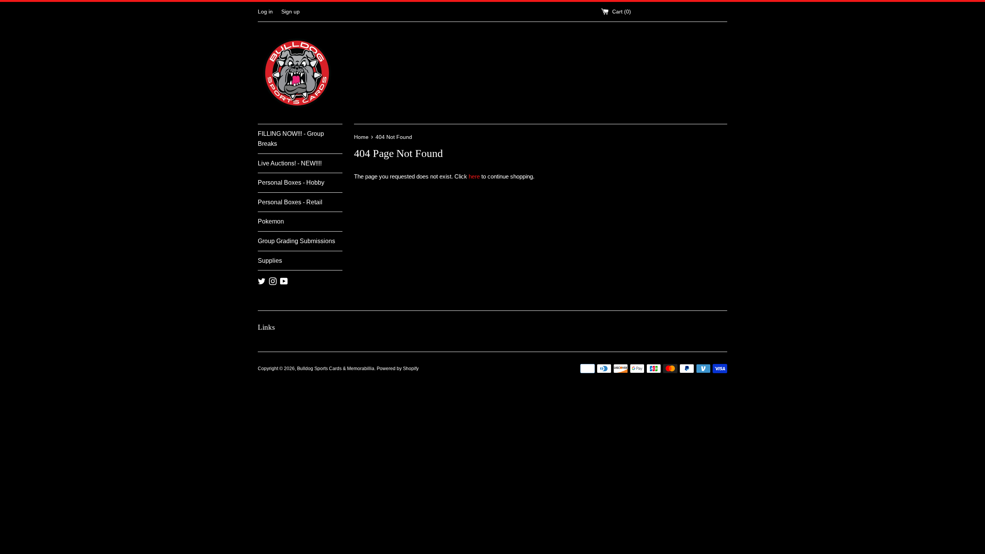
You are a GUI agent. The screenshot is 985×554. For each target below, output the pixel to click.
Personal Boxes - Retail (290, 202)
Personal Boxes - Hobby (291, 182)
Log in (265, 12)
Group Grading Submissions (296, 241)
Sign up (290, 12)
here (474, 176)
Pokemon (271, 221)
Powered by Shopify (398, 368)
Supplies (270, 260)
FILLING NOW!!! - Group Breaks (291, 138)
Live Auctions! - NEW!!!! (290, 163)
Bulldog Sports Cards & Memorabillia (335, 368)
